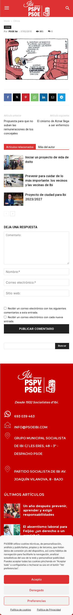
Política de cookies (20, 609)
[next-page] (12, 213)
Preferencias (36, 601)
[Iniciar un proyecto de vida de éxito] (13, 162)
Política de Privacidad (49, 609)
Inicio (7, 21)
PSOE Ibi (13, 31)
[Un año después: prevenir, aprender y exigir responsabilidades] (12, 510)
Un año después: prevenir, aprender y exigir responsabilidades (45, 510)
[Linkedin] (43, 97)
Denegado (36, 590)
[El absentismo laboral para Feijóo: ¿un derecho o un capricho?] (12, 531)
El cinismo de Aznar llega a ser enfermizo (53, 123)
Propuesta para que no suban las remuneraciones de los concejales (18, 127)
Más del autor (46, 147)
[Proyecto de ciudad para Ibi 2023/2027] (13, 199)
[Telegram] (61, 97)
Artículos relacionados (19, 147)
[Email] (52, 97)
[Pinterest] (26, 97)
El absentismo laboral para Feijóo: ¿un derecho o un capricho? (45, 531)
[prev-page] (6, 213)
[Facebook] (8, 97)
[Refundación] (36, 59)
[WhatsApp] (35, 97)
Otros (16, 21)
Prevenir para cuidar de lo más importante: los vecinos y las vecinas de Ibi (46, 180)
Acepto (36, 579)
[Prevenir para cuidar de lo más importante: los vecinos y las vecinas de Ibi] (13, 180)
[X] (17, 97)
